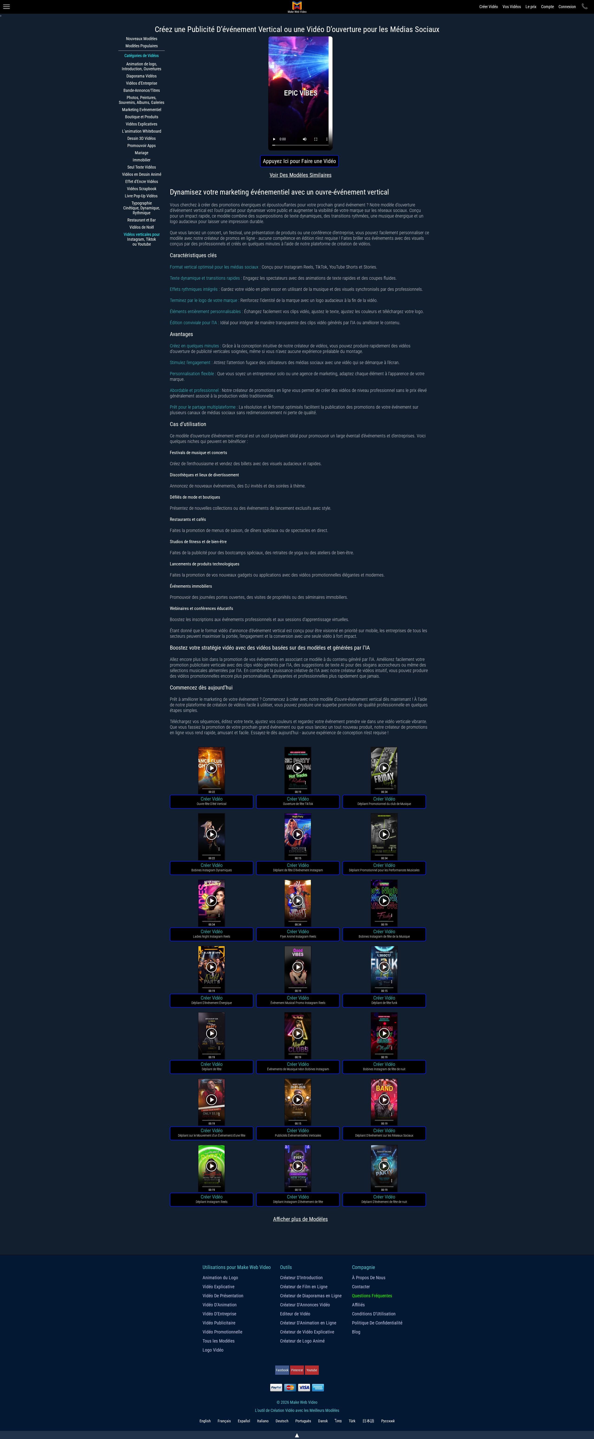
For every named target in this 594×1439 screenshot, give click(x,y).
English (205, 1421)
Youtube (312, 1370)
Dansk (323, 1421)
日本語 (368, 1421)
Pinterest (297, 1370)
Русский (388, 1421)
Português (303, 1421)
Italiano (263, 1421)
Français (224, 1421)
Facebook (282, 1370)
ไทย (338, 1421)
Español (244, 1421)
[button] (211, 771)
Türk (352, 1421)
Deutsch (282, 1421)
